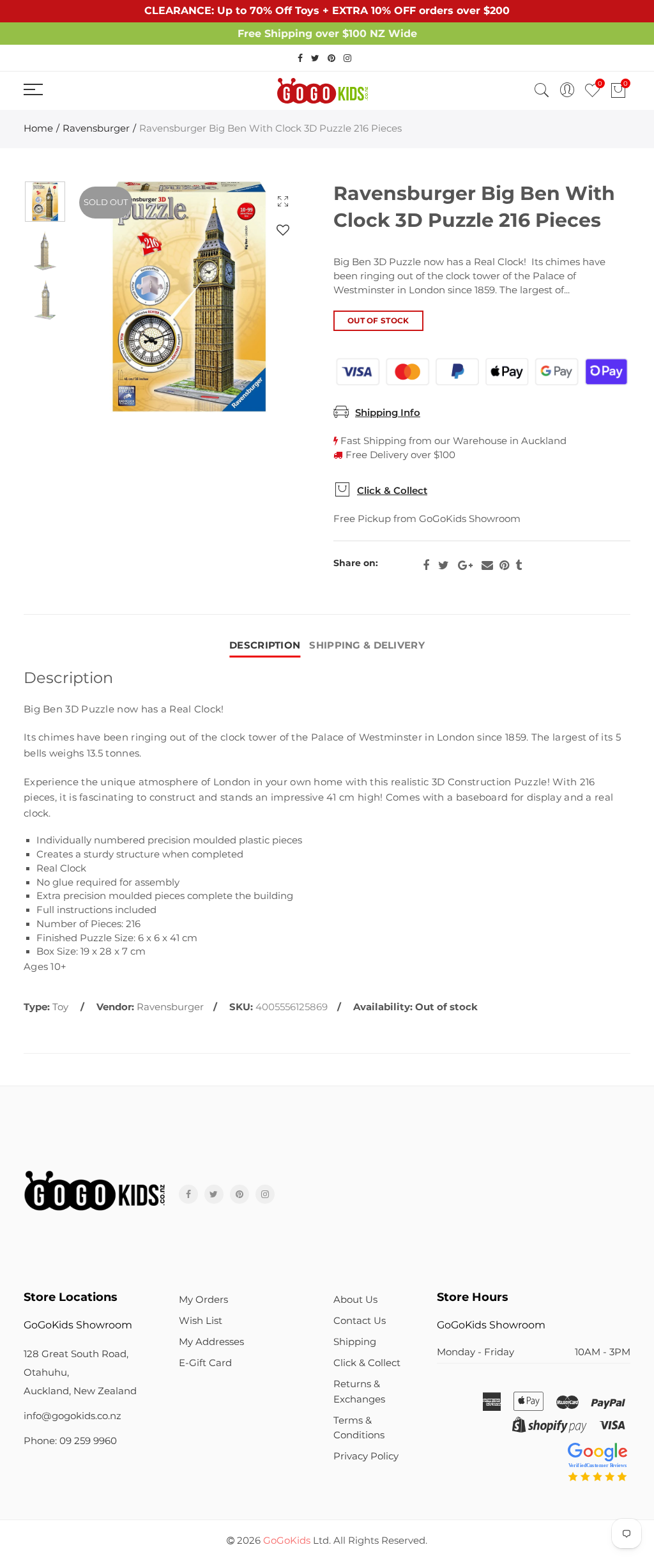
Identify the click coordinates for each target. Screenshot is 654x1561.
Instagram (265, 1194)
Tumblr (518, 565)
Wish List (200, 1320)
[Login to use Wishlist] (283, 229)
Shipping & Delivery (367, 645)
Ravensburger (96, 128)
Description (264, 645)
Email (487, 565)
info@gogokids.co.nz (72, 1416)
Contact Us (359, 1320)
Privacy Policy (366, 1456)
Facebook (426, 565)
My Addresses (211, 1342)
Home (38, 128)
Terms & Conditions (358, 1428)
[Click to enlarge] (283, 201)
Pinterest (504, 565)
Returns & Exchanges (359, 1391)
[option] (189, 296)
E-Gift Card (205, 1363)
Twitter (443, 565)
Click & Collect (392, 490)
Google (465, 565)
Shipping (354, 1342)
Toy (60, 1007)
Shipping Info (387, 413)
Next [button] (271, 297)
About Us (355, 1299)
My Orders (203, 1299)
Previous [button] (107, 297)
